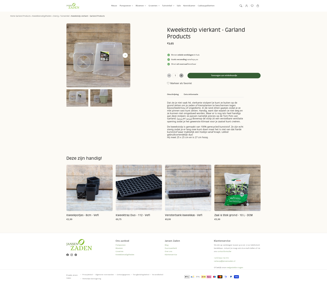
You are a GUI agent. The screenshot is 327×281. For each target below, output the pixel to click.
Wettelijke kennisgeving (91, 279)
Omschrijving (173, 94)
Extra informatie (191, 94)
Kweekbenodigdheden (41, 16)
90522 (188, 119)
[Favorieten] (252, 6)
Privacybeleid (87, 275)
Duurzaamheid (171, 248)
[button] (241, 6)
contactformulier (224, 252)
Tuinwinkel (64, 16)
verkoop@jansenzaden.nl (224, 261)
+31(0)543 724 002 (221, 258)
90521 (180, 119)
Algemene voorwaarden (104, 275)
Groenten (120, 252)
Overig (56, 16)
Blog (166, 245)
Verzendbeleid (157, 275)
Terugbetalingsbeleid (141, 275)
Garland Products (23, 16)
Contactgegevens (123, 275)
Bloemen (119, 248)
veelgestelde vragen (234, 268)
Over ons (168, 252)
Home (12, 16)
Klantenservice (171, 255)
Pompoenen (121, 245)
